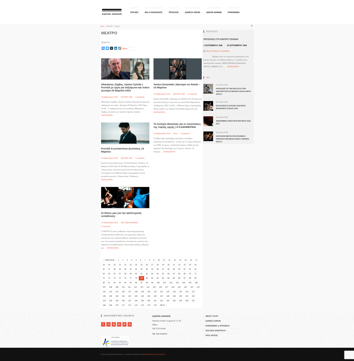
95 (131, 283)
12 (169, 260)
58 (125, 274)
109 (116, 287)
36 (104, 269)
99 (152, 283)
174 (142, 305)
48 (168, 269)
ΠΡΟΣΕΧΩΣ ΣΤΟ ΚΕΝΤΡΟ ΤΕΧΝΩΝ (220, 39)
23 (131, 265)
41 (131, 269)
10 (159, 260)
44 (147, 269)
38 (114, 269)
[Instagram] (108, 324)
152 (193, 296)
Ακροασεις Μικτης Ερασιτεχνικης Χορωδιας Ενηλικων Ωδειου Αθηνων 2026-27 (232, 139)
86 (179, 278)
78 (136, 278)
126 (123, 292)
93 (120, 283)
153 (104, 301)
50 (179, 269)
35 (195, 265)
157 (129, 301)
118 (172, 287)
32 (179, 265)
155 (116, 301)
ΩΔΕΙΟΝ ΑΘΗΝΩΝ (214, 12)
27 (152, 265)
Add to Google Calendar (217, 51)
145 (148, 296)
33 (185, 265)
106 (196, 283)
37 (109, 269)
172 (129, 305)
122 (198, 287)
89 (195, 278)
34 (190, 265)
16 (191, 260)
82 (158, 278)
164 (174, 301)
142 (129, 296)
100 (158, 283)
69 (185, 274)
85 (174, 278)
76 (125, 278)
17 (196, 260)
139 (110, 296)
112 (135, 287)
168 (104, 305)
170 (116, 305)
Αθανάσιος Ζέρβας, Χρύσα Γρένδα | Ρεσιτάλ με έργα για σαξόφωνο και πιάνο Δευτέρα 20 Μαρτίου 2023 (125, 87)
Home (102, 26)
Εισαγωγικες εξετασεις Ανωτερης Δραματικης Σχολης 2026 (231, 107)
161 (155, 301)
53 (195, 269)
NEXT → (163, 305)
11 (164, 260)
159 (142, 301)
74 (114, 278)
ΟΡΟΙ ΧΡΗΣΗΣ (211, 335)
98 (147, 283)
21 (120, 265)
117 (166, 287)
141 (123, 296)
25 (141, 265)
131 (155, 292)
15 (186, 260)
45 (152, 269)
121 (191, 287)
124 (110, 292)
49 (174, 269)
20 (114, 265)
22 (125, 265)
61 (141, 274)
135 (180, 292)
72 (104, 278)
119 (179, 287)
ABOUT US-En (211, 316)
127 (129, 292)
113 (141, 287)
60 (136, 274)
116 (160, 287)
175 (148, 305)
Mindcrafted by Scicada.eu (153, 354)
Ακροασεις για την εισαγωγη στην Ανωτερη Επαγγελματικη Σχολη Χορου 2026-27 (233, 91)
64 (158, 274)
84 (168, 278)
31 (174, 265)
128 (136, 292)
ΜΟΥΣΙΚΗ (124, 97)
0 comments (140, 97)
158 (136, 301)
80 (147, 278)
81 (152, 278)
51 (185, 269)
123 (104, 292)
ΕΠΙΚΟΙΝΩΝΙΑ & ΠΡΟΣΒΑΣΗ (217, 326)
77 (131, 278)
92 (114, 283)
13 (175, 260)
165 (180, 301)
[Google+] (119, 324)
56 (114, 274)
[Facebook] (103, 324)
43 (141, 269)
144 (142, 296)
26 (147, 265)
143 (136, 296)
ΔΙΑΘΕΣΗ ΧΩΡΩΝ (192, 12)
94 (125, 283)
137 (193, 292)
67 (174, 274)
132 (161, 292)
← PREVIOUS (108, 260)
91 (109, 283)
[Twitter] (124, 324)
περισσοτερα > (107, 115)
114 (148, 287)
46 (158, 269)
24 (136, 265)
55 (109, 274)
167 (193, 301)
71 (195, 274)
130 (148, 292)
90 (104, 283)
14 (180, 260)
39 (120, 269)
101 (164, 283)
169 (110, 305)
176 (155, 305)
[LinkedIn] (130, 324)
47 (163, 269)
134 (174, 292)
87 (185, 278)
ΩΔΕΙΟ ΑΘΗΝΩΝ (131, 223)
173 (136, 305)
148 (167, 296)
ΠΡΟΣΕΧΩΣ (174, 12)
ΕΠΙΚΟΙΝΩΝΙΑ (234, 12)
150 (180, 296)
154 (110, 301)
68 (179, 274)
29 (163, 265)
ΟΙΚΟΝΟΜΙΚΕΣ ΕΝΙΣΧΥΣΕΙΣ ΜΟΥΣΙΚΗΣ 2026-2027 (233, 122)
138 (104, 296)
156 (123, 301)
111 (129, 287)
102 (170, 283)
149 (174, 296)
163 (167, 301)
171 (123, 305)
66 (168, 274)
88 (190, 278)
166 (186, 301)
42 (136, 269)
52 (190, 269)
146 (155, 296)
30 (168, 265)
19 (109, 265)
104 (183, 283)
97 (141, 283)
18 (104, 265)
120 (185, 287)
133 (167, 292)
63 (152, 274)
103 (177, 283)
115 (154, 287)
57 (120, 274)
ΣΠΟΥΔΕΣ (134, 12)
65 (163, 274)
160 (148, 301)
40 (125, 269)
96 (136, 283)
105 (189, 283)
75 (120, 278)
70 (190, 274)
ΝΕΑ (130, 97)
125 (116, 292)
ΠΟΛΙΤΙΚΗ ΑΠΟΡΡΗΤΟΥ (215, 331)
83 (163, 278)
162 (161, 301)
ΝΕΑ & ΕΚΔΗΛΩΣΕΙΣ (153, 12)
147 (161, 296)
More (124, 48)
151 (186, 296)
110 (123, 287)
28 (158, 265)
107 (104, 287)
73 (109, 278)
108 (110, 287)
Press (175, 134)
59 (131, 274)
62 (147, 274)
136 (186, 292)
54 (104, 274)
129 (142, 292)
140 (116, 296)
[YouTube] (114, 324)
